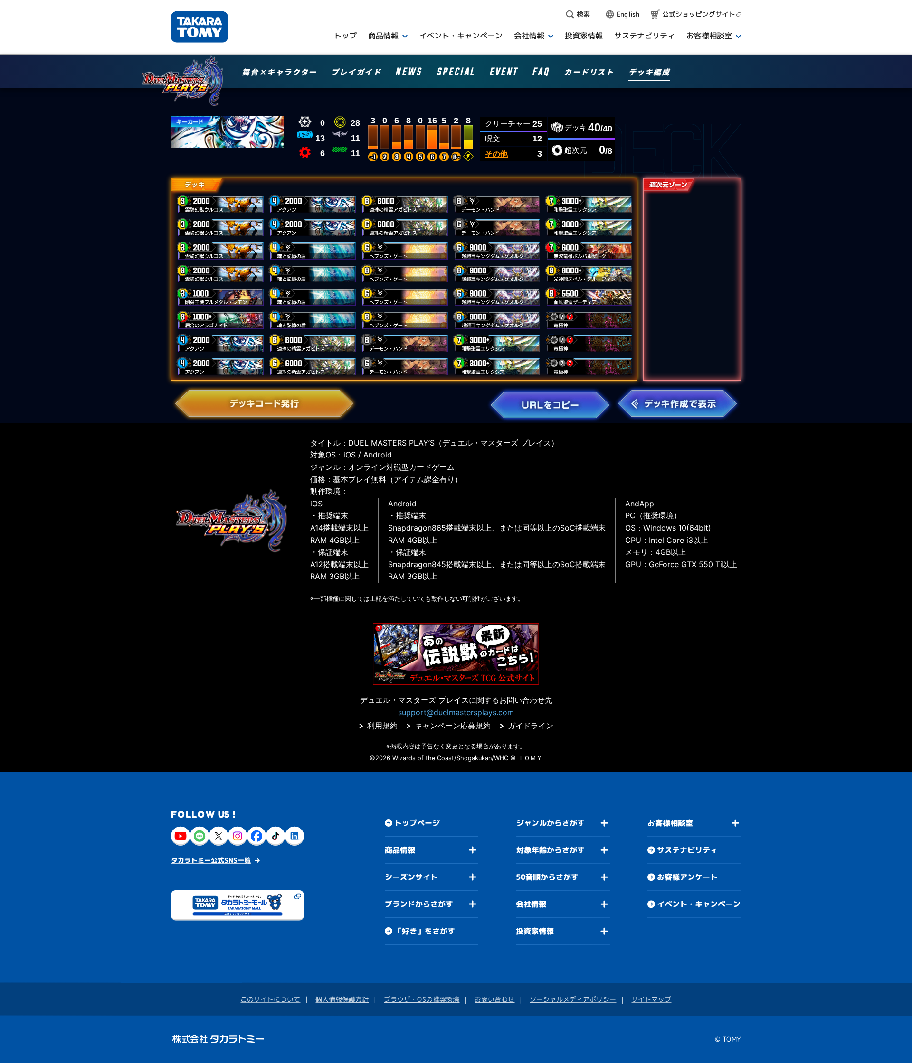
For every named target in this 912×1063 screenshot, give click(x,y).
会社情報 (531, 904)
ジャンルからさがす (550, 823)
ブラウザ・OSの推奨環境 (421, 999)
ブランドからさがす (419, 904)
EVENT (503, 73)
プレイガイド (356, 72)
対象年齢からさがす (550, 850)
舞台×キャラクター (279, 72)
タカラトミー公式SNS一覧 (211, 860)
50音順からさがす (547, 877)
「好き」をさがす (424, 931)
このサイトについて (270, 999)
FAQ (541, 73)
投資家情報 (535, 931)
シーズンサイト (411, 877)
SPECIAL (456, 73)
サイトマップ (651, 999)
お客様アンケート (687, 877)
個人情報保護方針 (342, 999)
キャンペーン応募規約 (453, 725)
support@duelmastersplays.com (456, 712)
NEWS (408, 73)
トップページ (417, 823)
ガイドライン (530, 725)
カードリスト (589, 72)
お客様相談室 (670, 823)
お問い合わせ (494, 999)
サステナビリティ (687, 850)
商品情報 (400, 850)
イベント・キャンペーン (699, 904)
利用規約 (382, 725)
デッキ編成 (649, 72)
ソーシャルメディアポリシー (573, 999)
